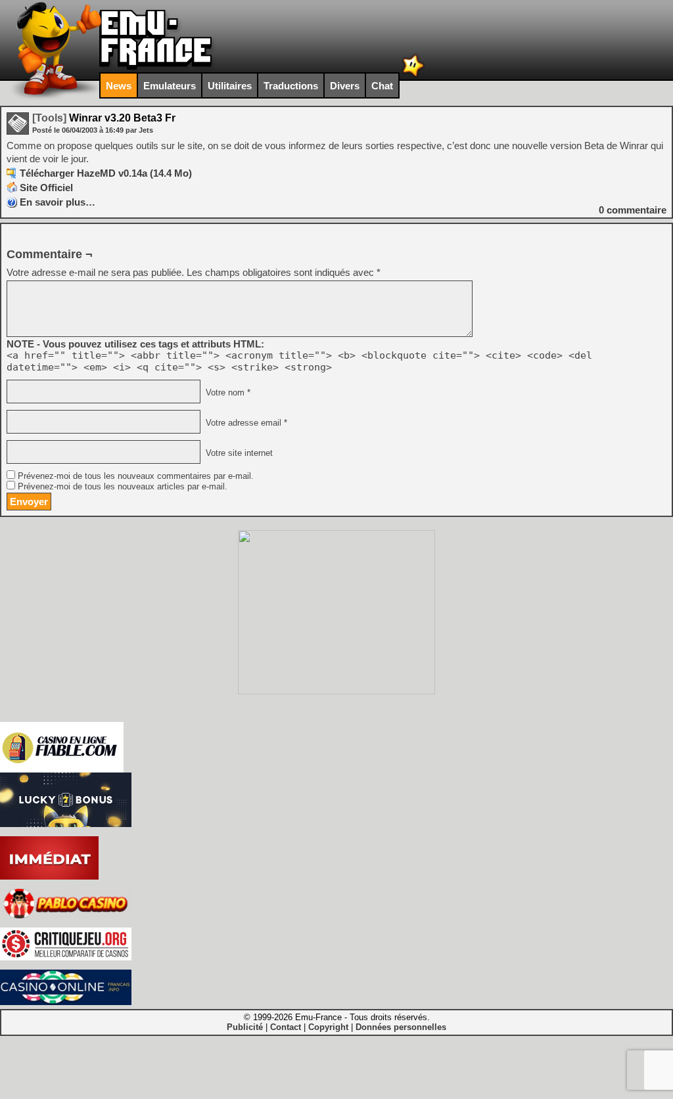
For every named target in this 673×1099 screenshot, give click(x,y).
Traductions (291, 85)
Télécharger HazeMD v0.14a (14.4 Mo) (106, 173)
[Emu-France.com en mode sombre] (413, 75)
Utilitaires (230, 85)
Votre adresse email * (245, 423)
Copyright (328, 1027)
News (118, 85)
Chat (382, 85)
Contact (285, 1027)
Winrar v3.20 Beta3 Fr (103, 117)
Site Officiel (46, 187)
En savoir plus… (57, 202)
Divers (345, 85)
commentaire (632, 209)
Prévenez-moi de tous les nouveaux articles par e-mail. (122, 486)
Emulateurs (169, 85)
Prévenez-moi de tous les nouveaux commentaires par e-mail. (136, 476)
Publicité (245, 1027)
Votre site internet (238, 453)
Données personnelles (401, 1027)
